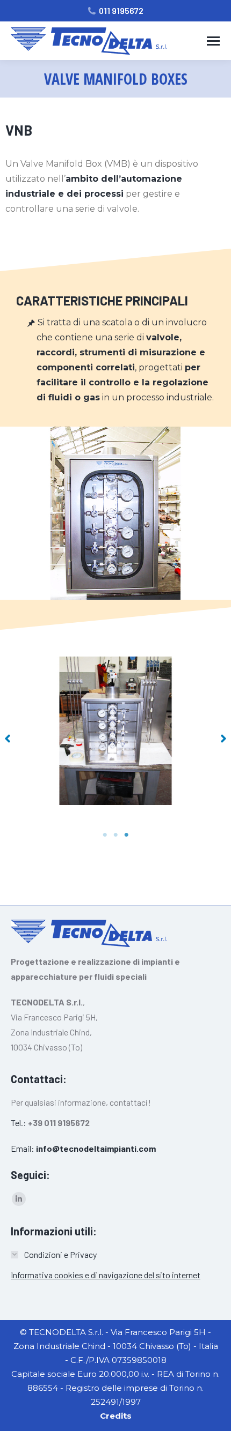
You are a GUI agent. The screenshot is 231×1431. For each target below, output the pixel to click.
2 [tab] (115, 835)
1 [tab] (104, 835)
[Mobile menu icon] (213, 41)
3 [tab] (126, 835)
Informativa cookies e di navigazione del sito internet (105, 1275)
